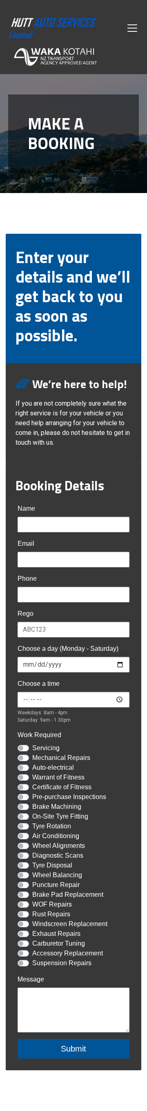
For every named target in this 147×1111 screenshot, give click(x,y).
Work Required (39, 734)
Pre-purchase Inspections (69, 796)
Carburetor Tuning (58, 943)
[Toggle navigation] (132, 28)
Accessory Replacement (67, 953)
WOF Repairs (52, 904)
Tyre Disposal (52, 865)
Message (31, 979)
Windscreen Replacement (69, 923)
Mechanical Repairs (61, 757)
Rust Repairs (51, 914)
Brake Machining (56, 806)
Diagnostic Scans (57, 855)
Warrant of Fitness (58, 777)
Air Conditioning (55, 835)
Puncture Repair (56, 884)
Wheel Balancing (57, 875)
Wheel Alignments (58, 845)
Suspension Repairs (61, 963)
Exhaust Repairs (56, 933)
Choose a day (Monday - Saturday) (68, 648)
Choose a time (39, 683)
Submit (73, 1048)
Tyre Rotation (51, 826)
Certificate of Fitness (61, 787)
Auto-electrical (53, 767)
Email (26, 543)
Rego (25, 613)
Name (26, 508)
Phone (27, 578)
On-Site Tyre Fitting (60, 816)
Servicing (46, 747)
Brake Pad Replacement (67, 894)
